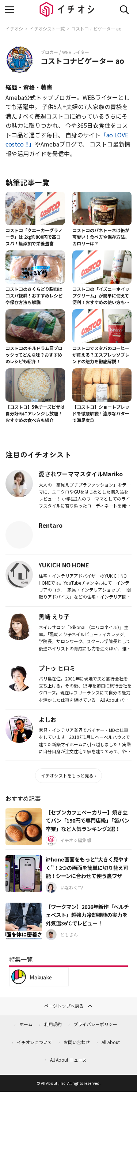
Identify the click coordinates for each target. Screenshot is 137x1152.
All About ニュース (68, 1060)
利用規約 (53, 1024)
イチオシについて (34, 1042)
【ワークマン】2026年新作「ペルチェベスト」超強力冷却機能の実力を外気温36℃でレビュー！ (87, 915)
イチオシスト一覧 (47, 28)
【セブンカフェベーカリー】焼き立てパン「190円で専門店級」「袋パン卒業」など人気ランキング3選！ (87, 820)
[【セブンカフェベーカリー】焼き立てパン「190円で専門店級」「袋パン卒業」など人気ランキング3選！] (23, 826)
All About (111, 1042)
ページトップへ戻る (64, 1006)
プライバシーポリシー (95, 1024)
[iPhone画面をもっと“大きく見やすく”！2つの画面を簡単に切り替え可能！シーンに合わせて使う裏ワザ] (23, 873)
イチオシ (14, 28)
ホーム (26, 1024)
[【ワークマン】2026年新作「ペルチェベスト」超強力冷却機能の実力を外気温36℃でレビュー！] (23, 921)
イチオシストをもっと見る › (68, 775)
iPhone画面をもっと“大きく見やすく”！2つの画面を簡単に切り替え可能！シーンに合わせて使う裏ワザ (87, 867)
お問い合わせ (77, 1042)
